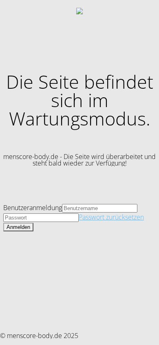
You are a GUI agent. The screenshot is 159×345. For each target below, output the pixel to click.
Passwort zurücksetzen (111, 217)
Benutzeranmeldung (32, 207)
